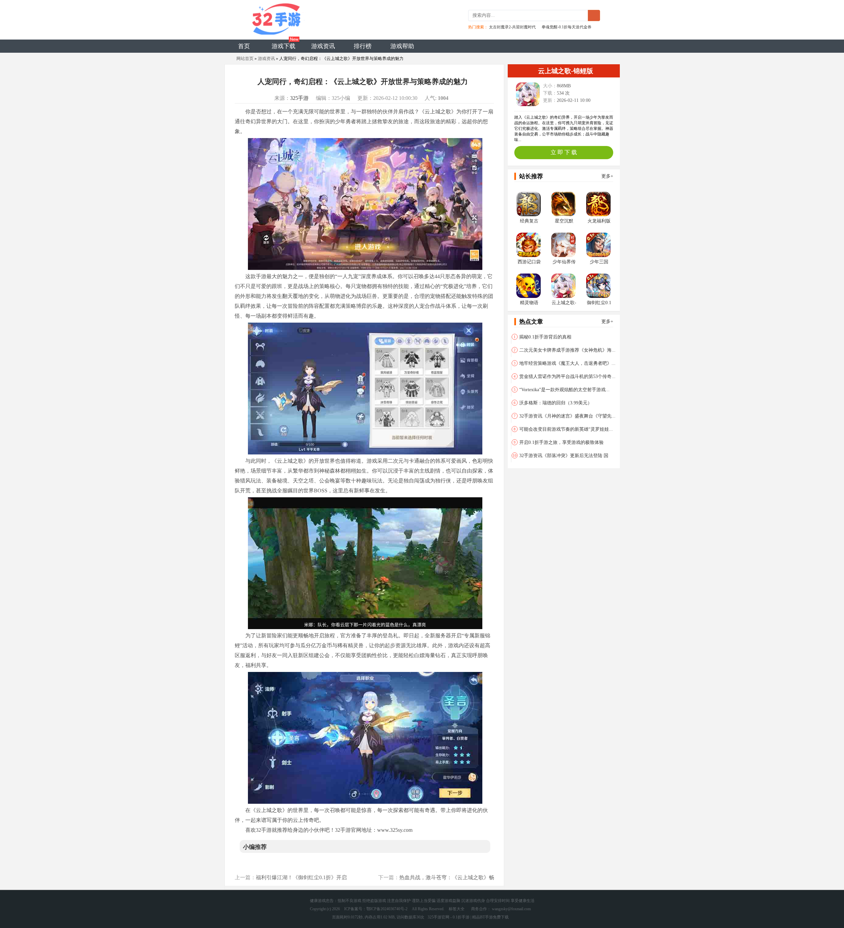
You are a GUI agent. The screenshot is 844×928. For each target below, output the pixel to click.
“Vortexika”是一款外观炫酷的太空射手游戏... (562, 389)
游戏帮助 (402, 46)
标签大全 (457, 909)
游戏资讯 (323, 46)
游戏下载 (283, 46)
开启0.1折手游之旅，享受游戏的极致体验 (559, 442)
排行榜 (363, 46)
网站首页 (245, 58)
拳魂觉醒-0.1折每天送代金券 (566, 27)
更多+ (607, 176)
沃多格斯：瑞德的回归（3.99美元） (553, 402)
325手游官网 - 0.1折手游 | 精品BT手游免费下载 (468, 917)
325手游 (299, 98)
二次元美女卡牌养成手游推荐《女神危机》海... (565, 350)
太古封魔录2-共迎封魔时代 (512, 27)
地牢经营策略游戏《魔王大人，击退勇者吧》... (565, 363)
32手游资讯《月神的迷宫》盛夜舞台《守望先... (565, 416)
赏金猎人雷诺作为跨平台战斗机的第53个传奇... (565, 376)
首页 (244, 46)
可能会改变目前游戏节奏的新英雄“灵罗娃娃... (563, 429)
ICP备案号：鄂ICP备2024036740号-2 (375, 909)
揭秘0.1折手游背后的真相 (542, 336)
